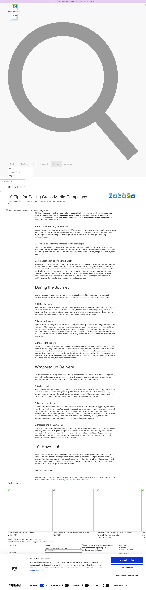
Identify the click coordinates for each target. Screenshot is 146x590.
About (35, 164)
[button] (20, 168)
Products (24, 164)
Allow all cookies (127, 560)
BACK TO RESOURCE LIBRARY (119, 193)
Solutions (13, 164)
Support (45, 164)
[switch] (65, 585)
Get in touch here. (46, 542)
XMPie (71, 230)
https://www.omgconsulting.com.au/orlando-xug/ (70, 479)
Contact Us (68, 164)
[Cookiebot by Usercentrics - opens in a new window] (15, 585)
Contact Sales (124, 553)
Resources (56, 164)
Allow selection (127, 568)
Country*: (48, 545)
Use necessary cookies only (127, 575)
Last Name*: (12, 552)
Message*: (49, 551)
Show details (119, 585)
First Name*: (12, 545)
